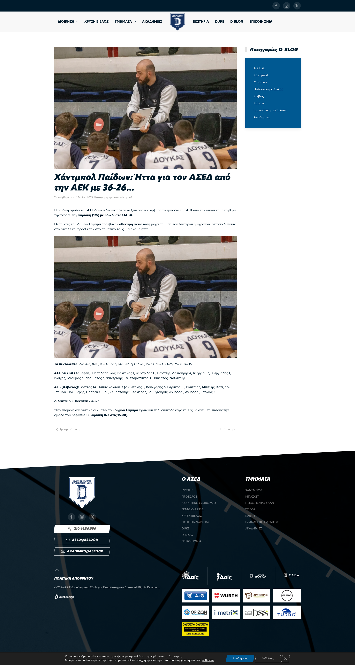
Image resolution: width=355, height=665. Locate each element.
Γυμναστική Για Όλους (270, 110)
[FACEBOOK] (276, 5)
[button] (57, 570)
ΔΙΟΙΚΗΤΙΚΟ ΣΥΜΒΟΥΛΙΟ (199, 503)
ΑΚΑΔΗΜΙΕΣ (152, 21)
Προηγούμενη (69, 429)
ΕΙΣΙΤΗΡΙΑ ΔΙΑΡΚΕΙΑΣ (195, 522)
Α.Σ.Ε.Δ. (259, 68)
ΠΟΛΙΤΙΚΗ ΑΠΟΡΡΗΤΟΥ (73, 578)
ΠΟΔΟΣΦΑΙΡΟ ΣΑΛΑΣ (260, 503)
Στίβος (259, 96)
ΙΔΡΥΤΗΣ (187, 490)
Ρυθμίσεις (267, 658)
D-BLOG (236, 21)
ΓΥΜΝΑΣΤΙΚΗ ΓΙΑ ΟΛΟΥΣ (262, 522)
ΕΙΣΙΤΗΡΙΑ (201, 21)
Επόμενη (226, 429)
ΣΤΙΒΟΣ (250, 509)
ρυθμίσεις (208, 660)
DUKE (219, 21)
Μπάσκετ (260, 82)
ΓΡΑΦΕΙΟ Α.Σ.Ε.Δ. (193, 509)
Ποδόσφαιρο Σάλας (268, 89)
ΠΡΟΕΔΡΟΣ (189, 496)
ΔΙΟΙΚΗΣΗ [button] (66, 21)
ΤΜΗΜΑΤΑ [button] (123, 21)
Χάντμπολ (126, 197)
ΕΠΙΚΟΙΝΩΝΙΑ (260, 21)
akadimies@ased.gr (85, 551)
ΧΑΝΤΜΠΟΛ (253, 490)
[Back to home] (177, 22)
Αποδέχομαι (240, 658)
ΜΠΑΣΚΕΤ (252, 496)
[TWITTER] (297, 5)
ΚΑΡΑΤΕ (250, 516)
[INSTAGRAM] (286, 5)
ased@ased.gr (85, 540)
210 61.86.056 (85, 528)
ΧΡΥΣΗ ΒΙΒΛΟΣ (96, 21)
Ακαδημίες (262, 117)
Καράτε (259, 103)
